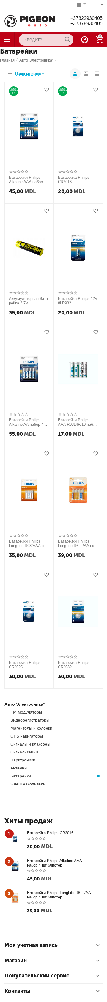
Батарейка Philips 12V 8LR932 (77, 301)
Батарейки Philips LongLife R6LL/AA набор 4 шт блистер (76, 543)
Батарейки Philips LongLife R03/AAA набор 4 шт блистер (28, 543)
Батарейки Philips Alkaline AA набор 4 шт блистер (26, 422)
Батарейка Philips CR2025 (24, 664)
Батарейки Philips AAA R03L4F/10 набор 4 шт (77, 422)
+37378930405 (86, 23)
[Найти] (67, 40)
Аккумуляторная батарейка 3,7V (29, 301)
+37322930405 (86, 18)
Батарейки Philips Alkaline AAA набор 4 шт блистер (27, 180)
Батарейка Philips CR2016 (73, 179)
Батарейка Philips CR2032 (73, 664)
